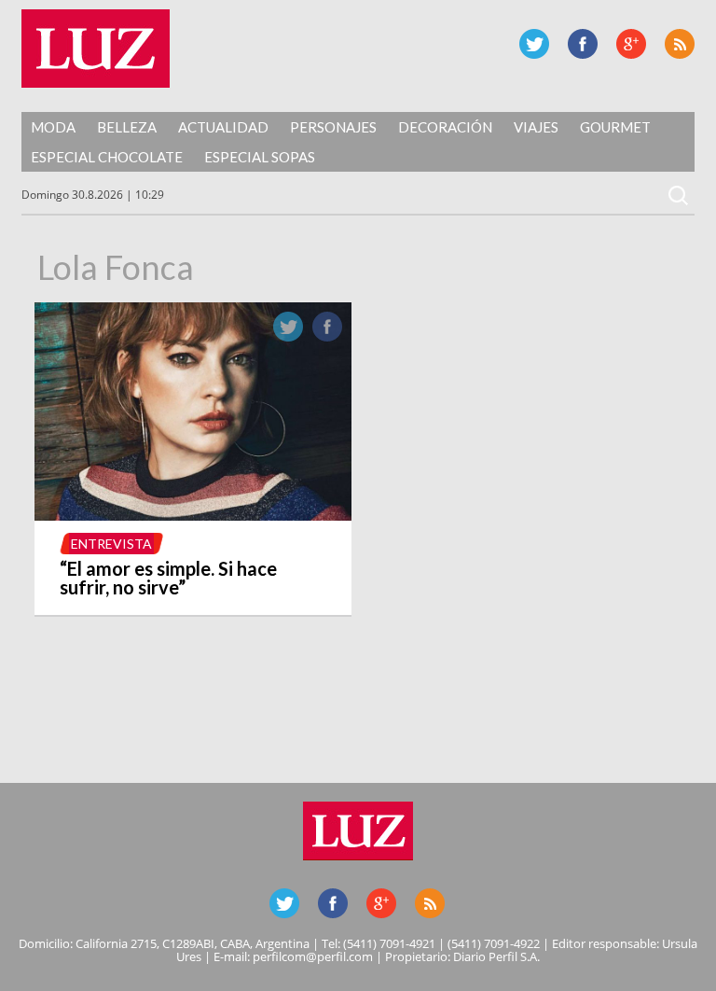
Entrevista (111, 543)
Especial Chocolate (107, 156)
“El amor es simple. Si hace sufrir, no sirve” (168, 577)
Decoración (445, 127)
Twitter (534, 44)
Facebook (583, 44)
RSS (680, 44)
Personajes (333, 127)
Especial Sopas (259, 156)
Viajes (536, 127)
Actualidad (223, 127)
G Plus (631, 44)
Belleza (127, 127)
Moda (53, 127)
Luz (95, 48)
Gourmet (615, 127)
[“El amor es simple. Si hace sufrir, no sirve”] (192, 515)
